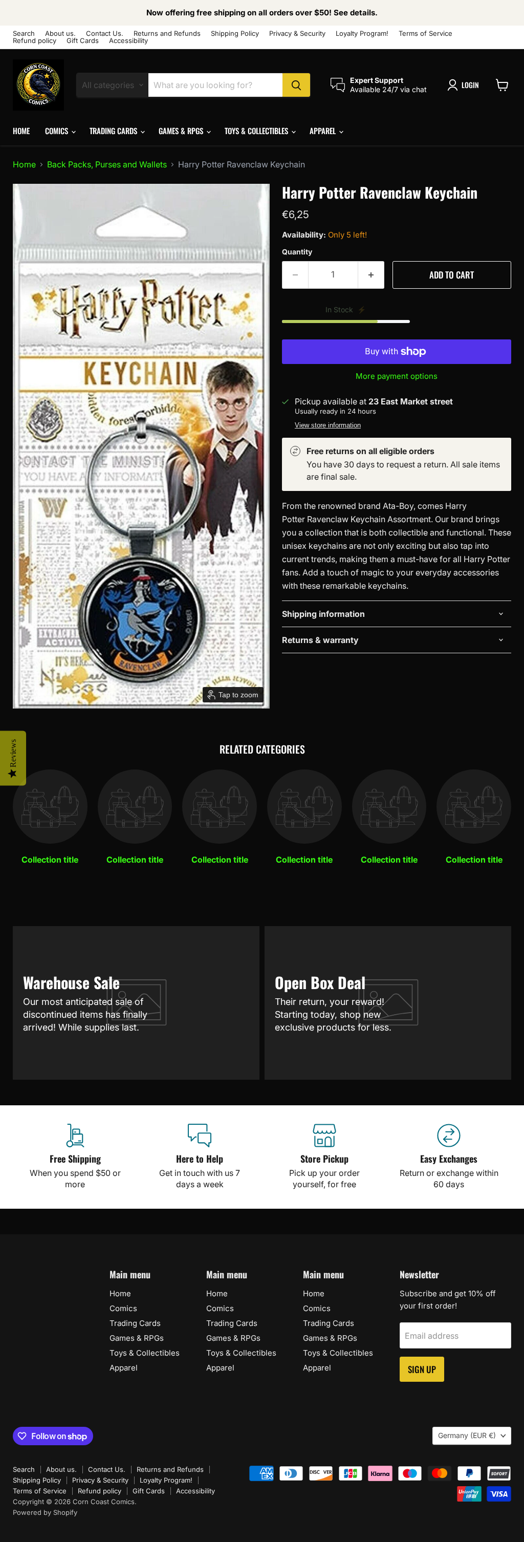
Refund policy (34, 41)
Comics (57, 130)
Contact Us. (104, 33)
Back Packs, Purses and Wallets (107, 164)
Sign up (422, 1369)
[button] (465, 85)
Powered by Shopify (45, 1512)
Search (24, 33)
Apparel (324, 130)
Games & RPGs (182, 130)
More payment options (397, 376)
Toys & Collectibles (257, 130)
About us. (60, 33)
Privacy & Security (297, 33)
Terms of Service (425, 33)
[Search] (296, 85)
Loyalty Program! (362, 33)
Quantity (297, 252)
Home (21, 130)
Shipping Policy (235, 33)
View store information (328, 425)
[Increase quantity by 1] (371, 275)
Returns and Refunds (167, 33)
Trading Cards (114, 130)
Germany (467, 1435)
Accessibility (128, 41)
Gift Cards (83, 41)
